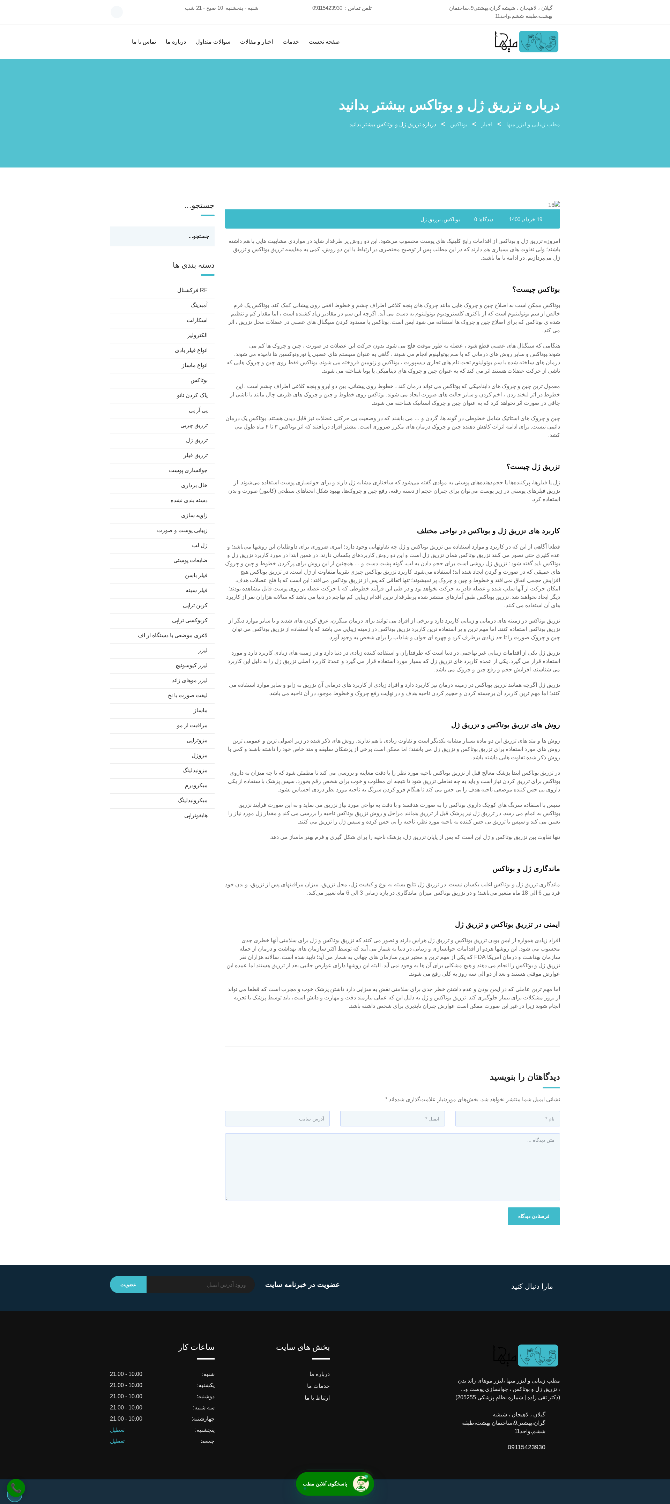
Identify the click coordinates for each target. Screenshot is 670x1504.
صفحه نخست (324, 42)
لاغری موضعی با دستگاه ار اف (173, 635)
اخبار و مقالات (256, 42)
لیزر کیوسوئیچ (192, 665)
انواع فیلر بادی (191, 350)
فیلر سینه (197, 590)
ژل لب (200, 545)
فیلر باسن (196, 575)
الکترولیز (197, 335)
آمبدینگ (199, 305)
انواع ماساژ (195, 365)
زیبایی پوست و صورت (182, 530)
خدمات (291, 42)
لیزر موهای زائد (190, 680)
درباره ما (176, 42)
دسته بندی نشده (189, 500)
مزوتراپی (197, 740)
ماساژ (201, 710)
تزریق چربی (194, 425)
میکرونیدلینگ (193, 800)
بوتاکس (452, 219)
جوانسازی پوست (188, 470)
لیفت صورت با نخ (188, 695)
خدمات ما (318, 1386)
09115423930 (327, 8)
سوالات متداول (213, 42)
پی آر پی (198, 410)
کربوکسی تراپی (190, 620)
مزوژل (200, 755)
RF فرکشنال (192, 290)
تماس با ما (144, 42)
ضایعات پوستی (190, 560)
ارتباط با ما (317, 1398)
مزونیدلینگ (195, 770)
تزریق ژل (430, 219)
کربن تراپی (195, 605)
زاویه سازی (194, 515)
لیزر (203, 650)
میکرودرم (196, 785)
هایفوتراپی (196, 815)
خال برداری (194, 485)
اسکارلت (197, 320)
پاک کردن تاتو (192, 395)
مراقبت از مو (192, 725)
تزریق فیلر (196, 455)
